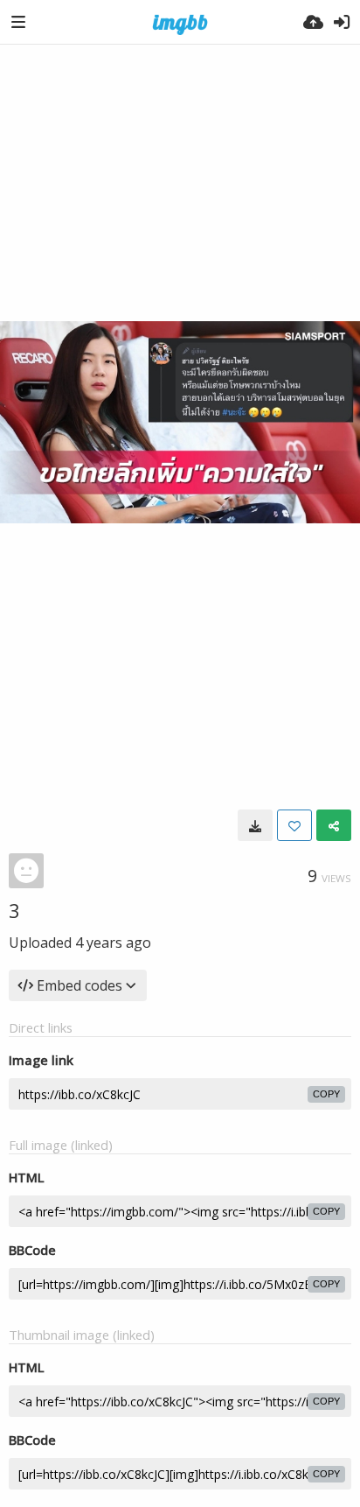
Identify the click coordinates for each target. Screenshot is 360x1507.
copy (326, 1094)
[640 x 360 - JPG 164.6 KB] (255, 825)
